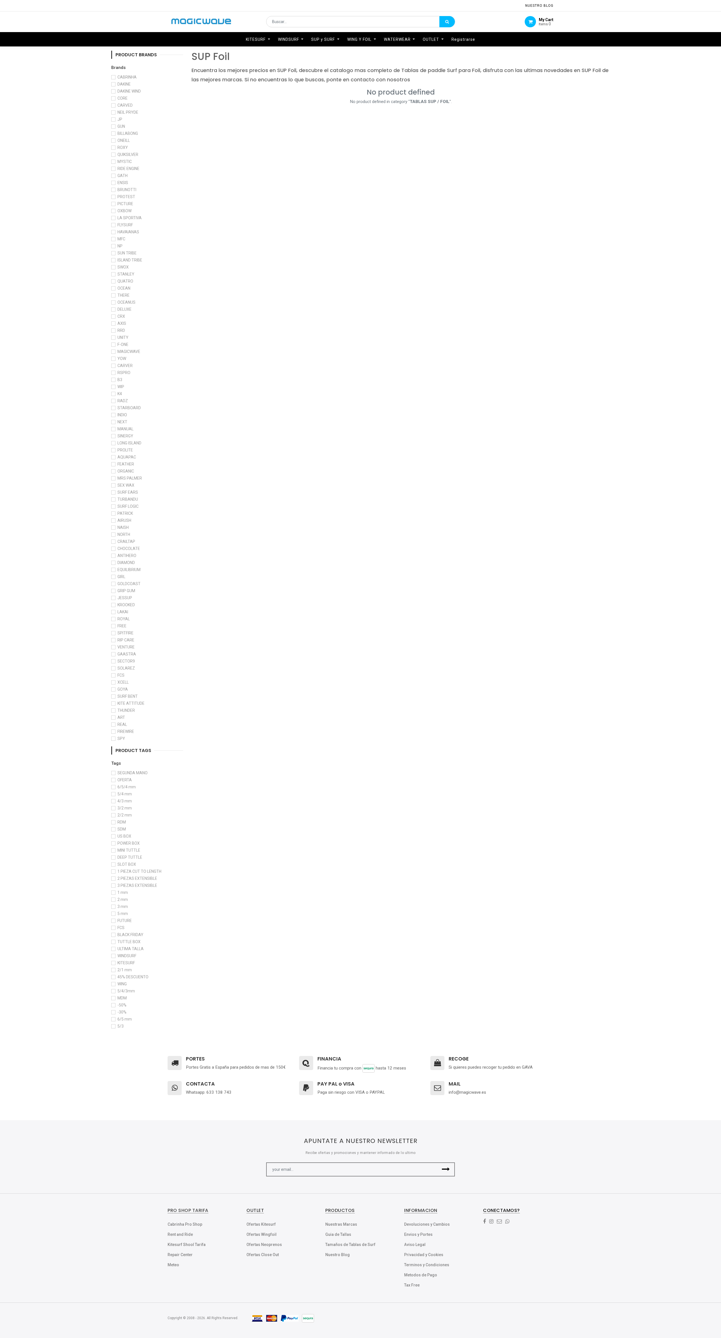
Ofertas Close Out (262, 1254)
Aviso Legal (415, 1244)
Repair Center (180, 1254)
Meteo (173, 1265)
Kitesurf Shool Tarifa (187, 1244)
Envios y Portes (418, 1234)
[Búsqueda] (447, 21)
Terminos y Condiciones (426, 1265)
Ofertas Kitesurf (261, 1224)
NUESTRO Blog (539, 6)
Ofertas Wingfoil (261, 1234)
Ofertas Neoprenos (264, 1244)
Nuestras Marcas (341, 1224)
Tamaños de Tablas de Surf (350, 1244)
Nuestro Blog (337, 1254)
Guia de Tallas (338, 1234)
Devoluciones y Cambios (427, 1224)
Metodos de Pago (420, 1275)
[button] (446, 1169)
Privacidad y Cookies (423, 1254)
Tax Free (412, 1285)
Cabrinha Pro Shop (185, 1224)
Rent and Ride (180, 1234)
